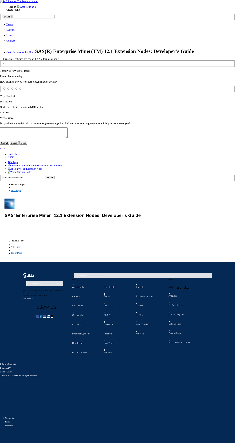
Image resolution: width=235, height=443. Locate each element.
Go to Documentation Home (20, 52)
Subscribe (9, 426)
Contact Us (9, 418)
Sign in (12, 6)
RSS (52, 316)
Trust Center (7, 372)
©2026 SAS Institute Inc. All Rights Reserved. (20, 376)
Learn (9, 35)
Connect (10, 40)
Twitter (41, 316)
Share (7, 422)
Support (10, 29)
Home (9, 24)
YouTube (48, 316)
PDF (2, 148)
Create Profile (13, 9)
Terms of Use (7, 368)
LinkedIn (45, 316)
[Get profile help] (27, 6)
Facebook (37, 316)
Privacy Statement (9, 364)
